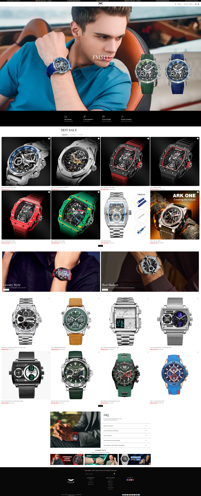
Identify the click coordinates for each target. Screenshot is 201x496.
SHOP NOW (6, 289)
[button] (175, 4)
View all (100, 245)
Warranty (110, 485)
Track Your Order (91, 482)
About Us (90, 479)
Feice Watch (73, 495)
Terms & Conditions (110, 487)
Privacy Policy (110, 489)
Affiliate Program (90, 484)
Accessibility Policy (78, 494)
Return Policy (110, 482)
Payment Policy (110, 484)
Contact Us (90, 481)
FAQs (110, 479)
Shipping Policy (110, 481)
